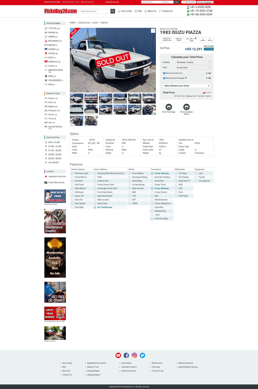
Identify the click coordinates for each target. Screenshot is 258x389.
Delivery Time (93, 367)
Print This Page (168, 112)
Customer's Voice (128, 371)
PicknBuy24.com (60, 11)
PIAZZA (104, 23)
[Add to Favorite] (153, 31)
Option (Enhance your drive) (176, 86)
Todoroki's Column (129, 367)
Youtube (118, 355)
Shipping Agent (93, 375)
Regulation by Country (96, 363)
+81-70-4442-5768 (201, 10)
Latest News (126, 363)
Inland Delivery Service (188, 367)
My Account (157, 363)
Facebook (126, 355)
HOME (72, 23)
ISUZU (95, 23)
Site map (156, 367)
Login (176, 2)
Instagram (134, 355)
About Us (152, 11)
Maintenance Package (174, 78)
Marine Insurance (172, 73)
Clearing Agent (93, 371)
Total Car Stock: (70, 2)
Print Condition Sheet (186, 113)
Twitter (142, 355)
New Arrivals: (87, 2)
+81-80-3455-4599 (201, 14)
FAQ (140, 11)
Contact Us (167, 11)
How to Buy (126, 11)
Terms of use (157, 371)
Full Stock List (84, 23)
